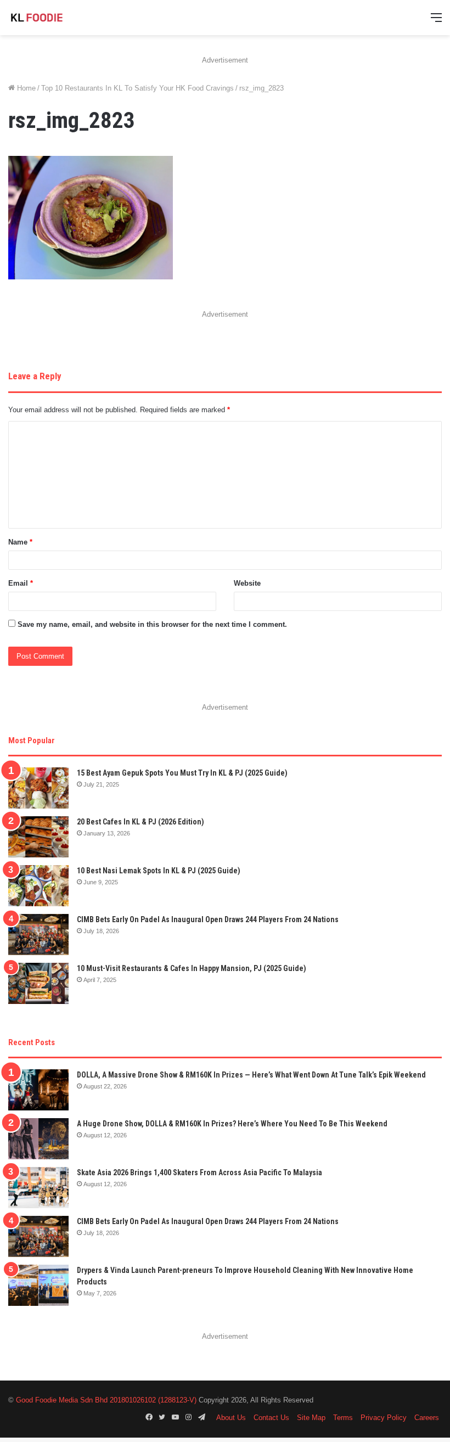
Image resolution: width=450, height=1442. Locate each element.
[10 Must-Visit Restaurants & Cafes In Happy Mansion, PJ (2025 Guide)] (38, 983)
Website (247, 583)
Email (20, 583)
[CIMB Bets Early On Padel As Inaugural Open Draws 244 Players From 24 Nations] (38, 934)
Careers (426, 1417)
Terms (343, 1417)
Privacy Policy (384, 1417)
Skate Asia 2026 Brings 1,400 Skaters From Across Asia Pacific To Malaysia (199, 1172)
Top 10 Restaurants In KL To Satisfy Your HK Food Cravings (137, 88)
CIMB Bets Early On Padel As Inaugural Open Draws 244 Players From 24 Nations (208, 919)
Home (25, 88)
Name (20, 542)
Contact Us (271, 1417)
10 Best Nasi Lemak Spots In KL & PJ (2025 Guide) (158, 870)
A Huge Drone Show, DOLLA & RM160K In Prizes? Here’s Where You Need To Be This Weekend (232, 1123)
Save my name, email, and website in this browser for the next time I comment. (152, 624)
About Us (231, 1417)
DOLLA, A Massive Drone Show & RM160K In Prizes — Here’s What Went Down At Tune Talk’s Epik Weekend (251, 1074)
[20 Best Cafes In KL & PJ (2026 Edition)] (38, 836)
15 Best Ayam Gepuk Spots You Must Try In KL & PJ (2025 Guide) (182, 772)
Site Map (311, 1417)
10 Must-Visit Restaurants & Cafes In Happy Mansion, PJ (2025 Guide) (191, 968)
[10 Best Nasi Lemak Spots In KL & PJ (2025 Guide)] (38, 885)
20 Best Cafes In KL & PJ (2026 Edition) (140, 821)
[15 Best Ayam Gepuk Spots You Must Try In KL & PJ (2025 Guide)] (38, 788)
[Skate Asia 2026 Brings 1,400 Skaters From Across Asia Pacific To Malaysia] (38, 1187)
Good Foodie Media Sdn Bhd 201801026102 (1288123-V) (106, 1400)
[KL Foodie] (60, 17)
